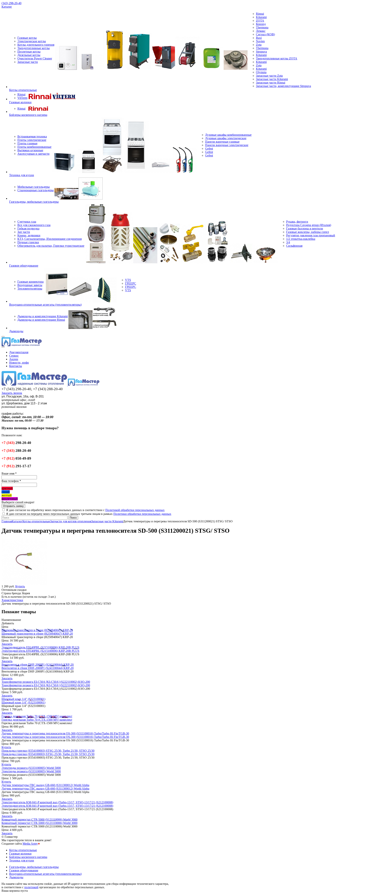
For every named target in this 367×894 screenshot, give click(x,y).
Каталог (7, 6)
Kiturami (261, 17)
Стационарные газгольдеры (35, 190)
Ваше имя (9, 473)
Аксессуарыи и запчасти (33, 153)
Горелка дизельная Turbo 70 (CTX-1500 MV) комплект (37, 716)
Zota (258, 44)
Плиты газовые (27, 143)
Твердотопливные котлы (33, 48)
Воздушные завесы (29, 285)
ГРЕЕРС (130, 283)
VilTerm (22, 97)
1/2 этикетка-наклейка (300, 238)
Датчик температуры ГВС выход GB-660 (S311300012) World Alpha (45, 785)
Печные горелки (28, 242)
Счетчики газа (26, 221)
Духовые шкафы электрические (225, 138)
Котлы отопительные (23, 90)
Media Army (30, 843)
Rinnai (260, 13)
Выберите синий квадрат (18, 502)
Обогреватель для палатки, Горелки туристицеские (50, 245)
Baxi (259, 37)
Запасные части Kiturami (272, 79)
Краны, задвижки (28, 235)
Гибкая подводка (28, 228)
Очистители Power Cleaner (34, 58)
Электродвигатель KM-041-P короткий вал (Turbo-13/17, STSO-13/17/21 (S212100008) (57, 802)
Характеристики (12, 600)
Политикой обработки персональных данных (135, 510)
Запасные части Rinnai (270, 82)
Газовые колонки (20, 102)
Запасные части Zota (269, 75)
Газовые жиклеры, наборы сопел (307, 232)
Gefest (209, 148)
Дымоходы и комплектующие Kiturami (42, 316)
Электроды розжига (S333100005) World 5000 (31, 767)
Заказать (7, 644)
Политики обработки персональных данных (142, 513)
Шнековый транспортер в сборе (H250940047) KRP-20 (37, 630)
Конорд (261, 24)
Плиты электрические (31, 140)
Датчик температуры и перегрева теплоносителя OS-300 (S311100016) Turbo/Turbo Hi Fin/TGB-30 (65, 733)
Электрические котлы (31, 41)
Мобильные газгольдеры (33, 186)
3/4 (288, 242)
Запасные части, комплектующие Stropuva (283, 86)
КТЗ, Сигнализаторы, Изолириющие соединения (49, 238)
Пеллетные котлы (29, 51)
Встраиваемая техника (32, 136)
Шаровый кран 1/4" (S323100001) (23, 699)
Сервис (14, 355)
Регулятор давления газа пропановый (310, 235)
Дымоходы (16, 331)
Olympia (261, 72)
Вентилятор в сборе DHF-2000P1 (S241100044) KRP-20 (38, 664)
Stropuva (261, 51)
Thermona (262, 27)
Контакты (15, 366)
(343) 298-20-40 (11, 3)
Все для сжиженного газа (33, 225)
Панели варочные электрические (226, 145)
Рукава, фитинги (297, 221)
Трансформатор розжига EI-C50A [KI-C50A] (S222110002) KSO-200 (46, 681)
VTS (128, 280)
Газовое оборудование (23, 265)
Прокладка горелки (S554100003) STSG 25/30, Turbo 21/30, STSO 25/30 (48, 750)
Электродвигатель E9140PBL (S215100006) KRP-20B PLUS (40, 647)
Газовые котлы (27, 37)
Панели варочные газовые (222, 141)
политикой (31, 887)
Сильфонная (294, 245)
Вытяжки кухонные (30, 150)
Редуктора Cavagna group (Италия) (308, 225)
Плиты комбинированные (34, 146)
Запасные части (27, 62)
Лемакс (261, 31)
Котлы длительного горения (35, 44)
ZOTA (260, 20)
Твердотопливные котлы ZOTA (276, 58)
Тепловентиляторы (29, 288)
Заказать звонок (12, 393)
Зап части (23, 232)
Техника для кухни (21, 175)
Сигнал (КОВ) (265, 34)
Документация (18, 352)
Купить (6, 747)
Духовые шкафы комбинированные (228, 134)
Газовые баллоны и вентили (304, 228)
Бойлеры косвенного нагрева (28, 114)
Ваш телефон (11, 481)
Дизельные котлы (28, 55)
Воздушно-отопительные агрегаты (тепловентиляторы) (45, 304)
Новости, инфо (19, 362)
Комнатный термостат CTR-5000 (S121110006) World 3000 (39, 819)
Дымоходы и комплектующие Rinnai (41, 319)
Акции (13, 359)
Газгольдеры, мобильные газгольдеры (34, 201)
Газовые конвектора (30, 281)
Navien (260, 41)
